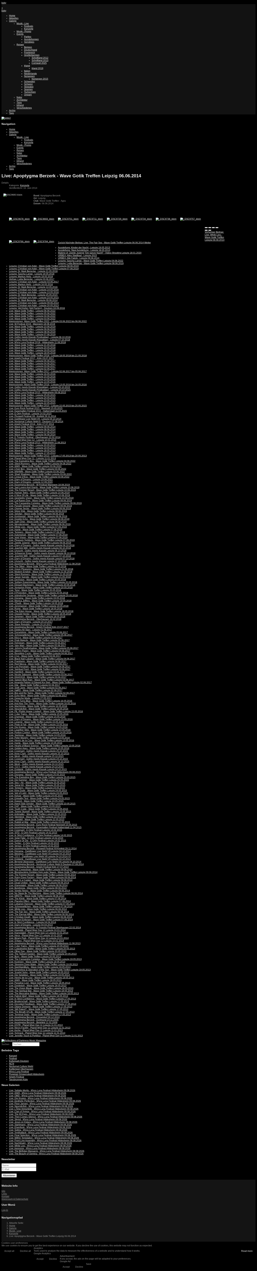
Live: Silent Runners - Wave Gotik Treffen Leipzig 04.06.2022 (40, 463)
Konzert (13, 1055)
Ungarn (28, 94)
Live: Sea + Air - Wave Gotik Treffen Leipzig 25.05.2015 (37, 782)
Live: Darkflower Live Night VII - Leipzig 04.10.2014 (35, 419)
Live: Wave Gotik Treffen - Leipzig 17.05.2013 (32, 453)
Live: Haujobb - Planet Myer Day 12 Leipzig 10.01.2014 (37, 930)
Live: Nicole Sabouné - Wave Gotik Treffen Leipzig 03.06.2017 (41, 674)
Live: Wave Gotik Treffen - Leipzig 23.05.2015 (32, 400)
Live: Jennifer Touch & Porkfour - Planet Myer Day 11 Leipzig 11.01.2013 (46, 1035)
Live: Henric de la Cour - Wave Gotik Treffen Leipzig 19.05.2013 (41, 977)
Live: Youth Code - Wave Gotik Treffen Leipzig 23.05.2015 (38, 809)
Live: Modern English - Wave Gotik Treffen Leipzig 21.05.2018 (40, 571)
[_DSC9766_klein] (19, 241)
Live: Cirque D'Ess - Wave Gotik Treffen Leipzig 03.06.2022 (39, 477)
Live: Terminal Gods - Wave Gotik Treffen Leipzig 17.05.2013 (40, 1014)
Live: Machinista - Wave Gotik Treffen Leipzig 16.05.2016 (38, 706)
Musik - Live (23, 23)
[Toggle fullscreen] (213, 227)
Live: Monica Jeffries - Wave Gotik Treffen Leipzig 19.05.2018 (40, 600)
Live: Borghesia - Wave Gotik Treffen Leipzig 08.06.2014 (38, 888)
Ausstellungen (31, 39)
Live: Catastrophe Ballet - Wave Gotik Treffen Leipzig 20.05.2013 (42, 948)
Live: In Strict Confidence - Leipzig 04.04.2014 (32, 922)
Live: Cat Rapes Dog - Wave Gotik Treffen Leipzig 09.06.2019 (40, 500)
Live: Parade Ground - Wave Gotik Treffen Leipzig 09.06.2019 (40, 506)
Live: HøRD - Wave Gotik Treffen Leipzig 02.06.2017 (35, 690)
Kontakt (5, 1196)
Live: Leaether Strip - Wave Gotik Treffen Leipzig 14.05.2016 (40, 730)
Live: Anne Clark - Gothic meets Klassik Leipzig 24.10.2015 (39, 761)
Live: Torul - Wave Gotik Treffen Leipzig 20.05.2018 (35, 590)
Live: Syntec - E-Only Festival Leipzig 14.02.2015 (34, 843)
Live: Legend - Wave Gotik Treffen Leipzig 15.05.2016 (36, 722)
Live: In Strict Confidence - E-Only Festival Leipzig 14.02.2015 (40, 835)
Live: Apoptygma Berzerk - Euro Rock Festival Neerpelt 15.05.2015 (43, 824)
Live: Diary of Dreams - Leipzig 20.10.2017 (31, 622)
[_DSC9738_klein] (166, 219)
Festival (13, 1058)
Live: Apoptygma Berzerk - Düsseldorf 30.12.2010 (34, 1017)
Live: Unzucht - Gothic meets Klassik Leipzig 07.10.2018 (37, 561)
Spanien (28, 89)
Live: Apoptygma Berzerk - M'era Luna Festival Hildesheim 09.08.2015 (45, 772)
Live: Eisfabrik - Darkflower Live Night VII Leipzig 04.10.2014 (40, 859)
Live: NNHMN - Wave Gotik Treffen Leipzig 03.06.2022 (37, 471)
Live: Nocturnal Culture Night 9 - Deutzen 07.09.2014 (36, 421)
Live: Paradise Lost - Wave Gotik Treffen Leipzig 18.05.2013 (39, 983)
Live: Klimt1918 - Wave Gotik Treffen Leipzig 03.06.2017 (37, 677)
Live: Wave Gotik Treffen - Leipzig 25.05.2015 (32, 395)
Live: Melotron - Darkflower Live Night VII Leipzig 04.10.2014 (40, 853)
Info (3, 1191)
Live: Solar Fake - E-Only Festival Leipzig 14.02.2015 (36, 838)
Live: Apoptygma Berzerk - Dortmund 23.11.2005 (34, 1020)
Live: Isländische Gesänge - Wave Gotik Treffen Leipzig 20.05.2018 (43, 595)
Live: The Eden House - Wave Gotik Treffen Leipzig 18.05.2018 (41, 611)
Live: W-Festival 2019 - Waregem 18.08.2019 (32, 324)
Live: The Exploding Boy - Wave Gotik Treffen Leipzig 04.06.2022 (42, 461)
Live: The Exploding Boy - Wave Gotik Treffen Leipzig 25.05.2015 (42, 777)
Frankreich (29, 52)
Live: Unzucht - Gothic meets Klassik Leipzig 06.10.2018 (37, 550)
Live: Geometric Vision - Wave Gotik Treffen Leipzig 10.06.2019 (41, 498)
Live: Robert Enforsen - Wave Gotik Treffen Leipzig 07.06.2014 (41, 919)
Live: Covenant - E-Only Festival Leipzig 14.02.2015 (35, 830)
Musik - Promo (24, 31)
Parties (27, 36)
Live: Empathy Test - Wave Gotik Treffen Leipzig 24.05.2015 (39, 798)
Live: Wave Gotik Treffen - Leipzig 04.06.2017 (32, 363)
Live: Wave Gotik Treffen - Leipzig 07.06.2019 (32, 334)
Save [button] (88, 1264)
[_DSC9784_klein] (43, 241)
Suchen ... (7, 1044)
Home (12, 15)
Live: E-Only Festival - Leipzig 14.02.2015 (30, 413)
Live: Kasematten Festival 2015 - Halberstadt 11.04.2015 (38, 411)
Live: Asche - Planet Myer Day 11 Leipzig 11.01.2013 (36, 1030)
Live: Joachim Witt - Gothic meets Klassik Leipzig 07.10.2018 (40, 556)
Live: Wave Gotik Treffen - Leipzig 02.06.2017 (32, 368)
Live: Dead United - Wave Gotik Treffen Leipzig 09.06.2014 (39, 882)
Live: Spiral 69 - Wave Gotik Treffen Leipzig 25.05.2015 (37, 785)
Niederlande (30, 73)
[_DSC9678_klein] (19, 219)
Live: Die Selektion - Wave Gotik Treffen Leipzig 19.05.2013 (39, 975)
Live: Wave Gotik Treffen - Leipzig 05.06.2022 (32, 313)
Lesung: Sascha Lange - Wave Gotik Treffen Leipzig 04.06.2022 (90, 260)
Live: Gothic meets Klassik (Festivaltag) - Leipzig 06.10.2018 (40, 337)
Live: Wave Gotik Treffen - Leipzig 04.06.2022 (32, 316)
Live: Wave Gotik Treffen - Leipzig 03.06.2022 (32, 318)
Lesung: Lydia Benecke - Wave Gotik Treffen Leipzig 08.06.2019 (91, 263)
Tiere (19, 102)
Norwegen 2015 (40, 79)
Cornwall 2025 (39, 63)
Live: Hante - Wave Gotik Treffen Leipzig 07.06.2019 (35, 529)
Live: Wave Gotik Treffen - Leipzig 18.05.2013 (32, 450)
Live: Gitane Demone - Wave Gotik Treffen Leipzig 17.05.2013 (40, 1006)
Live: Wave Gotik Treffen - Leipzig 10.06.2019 (32, 326)
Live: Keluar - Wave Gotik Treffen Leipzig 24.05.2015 (36, 795)
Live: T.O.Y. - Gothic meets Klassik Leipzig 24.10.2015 (36, 766)
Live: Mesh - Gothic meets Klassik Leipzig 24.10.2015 (36, 764)
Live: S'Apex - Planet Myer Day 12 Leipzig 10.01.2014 (36, 940)
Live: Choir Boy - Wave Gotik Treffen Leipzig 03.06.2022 (37, 469)
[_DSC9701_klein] (68, 219)
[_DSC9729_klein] (117, 219)
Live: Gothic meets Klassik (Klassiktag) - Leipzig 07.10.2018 (39, 340)
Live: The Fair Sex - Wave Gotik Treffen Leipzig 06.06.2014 (39, 911)
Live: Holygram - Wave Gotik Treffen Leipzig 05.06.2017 (37, 643)
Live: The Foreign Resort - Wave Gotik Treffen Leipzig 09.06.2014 (42, 875)
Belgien (28, 47)
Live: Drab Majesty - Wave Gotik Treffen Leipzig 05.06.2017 (39, 640)
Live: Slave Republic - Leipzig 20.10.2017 (30, 624)
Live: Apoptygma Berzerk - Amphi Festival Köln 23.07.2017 (39, 627)
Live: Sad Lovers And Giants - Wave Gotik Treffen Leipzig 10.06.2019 (44, 487)
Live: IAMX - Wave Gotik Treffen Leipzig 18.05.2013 (35, 980)
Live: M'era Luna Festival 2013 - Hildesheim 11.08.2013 (37, 442)
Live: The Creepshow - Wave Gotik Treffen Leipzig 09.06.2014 (40, 869)
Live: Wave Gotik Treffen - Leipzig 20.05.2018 (32, 347)
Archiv (12, 110)
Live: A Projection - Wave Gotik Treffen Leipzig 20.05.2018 (38, 593)
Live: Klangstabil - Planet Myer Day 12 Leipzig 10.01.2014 (38, 933)
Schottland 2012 (40, 57)
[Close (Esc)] (206, 227)
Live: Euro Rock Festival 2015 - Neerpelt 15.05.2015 (35, 408)
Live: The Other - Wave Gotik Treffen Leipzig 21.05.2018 (37, 566)
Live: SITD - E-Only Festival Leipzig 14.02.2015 (33, 832)
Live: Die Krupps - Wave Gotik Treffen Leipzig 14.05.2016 (38, 727)
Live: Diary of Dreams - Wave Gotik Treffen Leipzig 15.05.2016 (41, 719)
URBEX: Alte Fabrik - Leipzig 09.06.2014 (78, 258)
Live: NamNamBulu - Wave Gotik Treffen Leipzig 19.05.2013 (40, 967)
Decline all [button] (25, 1251)
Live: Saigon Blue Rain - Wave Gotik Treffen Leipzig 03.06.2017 (41, 680)
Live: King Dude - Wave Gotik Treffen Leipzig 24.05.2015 (38, 790)
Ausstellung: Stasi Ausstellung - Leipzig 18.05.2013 (84, 250)
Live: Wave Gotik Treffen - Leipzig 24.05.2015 (32, 397)
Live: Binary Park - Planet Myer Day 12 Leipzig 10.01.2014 (39, 938)
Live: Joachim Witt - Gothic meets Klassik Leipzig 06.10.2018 (40, 548)
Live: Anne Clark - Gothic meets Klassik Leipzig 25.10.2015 (39, 753)
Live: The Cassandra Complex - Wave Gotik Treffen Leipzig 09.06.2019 (45, 503)
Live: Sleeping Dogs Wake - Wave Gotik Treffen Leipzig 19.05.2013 (43, 964)
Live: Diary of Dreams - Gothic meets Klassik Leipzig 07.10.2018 (42, 558)
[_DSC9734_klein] (141, 219)
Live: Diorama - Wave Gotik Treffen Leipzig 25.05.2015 (37, 774)
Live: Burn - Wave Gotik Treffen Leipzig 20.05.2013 (35, 956)
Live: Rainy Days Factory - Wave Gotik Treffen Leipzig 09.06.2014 (42, 877)
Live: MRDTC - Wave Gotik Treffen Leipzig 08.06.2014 (36, 896)
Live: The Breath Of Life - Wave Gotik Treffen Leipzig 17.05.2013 (42, 1012)
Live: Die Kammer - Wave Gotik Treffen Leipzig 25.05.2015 (39, 780)
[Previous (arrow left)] (206, 230)
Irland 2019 (37, 68)
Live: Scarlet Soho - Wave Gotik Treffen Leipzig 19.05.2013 (39, 972)
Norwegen (29, 76)
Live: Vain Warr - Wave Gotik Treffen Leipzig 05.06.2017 (37, 645)
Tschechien (30, 92)
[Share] (209, 227)
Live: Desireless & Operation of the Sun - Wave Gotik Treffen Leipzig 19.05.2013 (50, 969)
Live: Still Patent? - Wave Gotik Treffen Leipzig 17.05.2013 (38, 1009)
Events (20, 34)
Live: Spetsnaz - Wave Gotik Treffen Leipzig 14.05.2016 (37, 735)
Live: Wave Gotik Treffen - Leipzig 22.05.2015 (32, 403)
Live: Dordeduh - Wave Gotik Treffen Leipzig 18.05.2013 (37, 985)
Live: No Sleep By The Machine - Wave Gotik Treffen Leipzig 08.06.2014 (46, 893)
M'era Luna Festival (19, 1071)
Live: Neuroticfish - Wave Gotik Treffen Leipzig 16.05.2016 (38, 709)
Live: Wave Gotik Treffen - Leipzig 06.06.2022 (32, 311)
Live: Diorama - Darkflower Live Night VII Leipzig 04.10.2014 (40, 851)
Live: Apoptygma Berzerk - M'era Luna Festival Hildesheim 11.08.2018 (45, 564)
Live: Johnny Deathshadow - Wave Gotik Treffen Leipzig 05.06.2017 (43, 648)
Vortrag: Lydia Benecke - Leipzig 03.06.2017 (31, 279)
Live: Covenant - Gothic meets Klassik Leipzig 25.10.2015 (38, 751)
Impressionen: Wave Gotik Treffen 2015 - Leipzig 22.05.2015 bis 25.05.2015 (48, 405)
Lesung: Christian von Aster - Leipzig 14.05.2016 (34, 289)
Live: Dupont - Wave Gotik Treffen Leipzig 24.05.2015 (36, 801)
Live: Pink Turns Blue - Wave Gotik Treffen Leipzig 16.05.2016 (40, 701)
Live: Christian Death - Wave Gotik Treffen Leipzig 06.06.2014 (40, 917)
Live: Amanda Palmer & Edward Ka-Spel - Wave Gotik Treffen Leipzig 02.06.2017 (50, 682)
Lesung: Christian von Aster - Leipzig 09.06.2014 (34, 303)
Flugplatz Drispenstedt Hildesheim (26, 1074)
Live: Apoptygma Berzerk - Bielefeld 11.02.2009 (33, 1022)
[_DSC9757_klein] (190, 219)
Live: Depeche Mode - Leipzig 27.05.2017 (30, 698)
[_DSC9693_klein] (43, 219)
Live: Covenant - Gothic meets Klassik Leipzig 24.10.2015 (38, 759)
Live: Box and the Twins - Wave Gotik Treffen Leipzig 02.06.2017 (42, 693)
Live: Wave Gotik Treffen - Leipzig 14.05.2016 (32, 379)
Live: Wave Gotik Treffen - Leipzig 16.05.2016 (32, 374)
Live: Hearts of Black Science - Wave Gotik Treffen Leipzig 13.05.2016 (44, 745)
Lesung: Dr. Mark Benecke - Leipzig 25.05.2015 (33, 295)
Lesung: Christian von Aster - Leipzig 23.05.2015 (34, 297)
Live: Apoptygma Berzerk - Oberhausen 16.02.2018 (35, 619)
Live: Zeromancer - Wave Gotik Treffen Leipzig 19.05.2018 (38, 606)
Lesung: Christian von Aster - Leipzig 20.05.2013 (34, 305)
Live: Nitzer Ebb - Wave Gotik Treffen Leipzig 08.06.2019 (38, 511)
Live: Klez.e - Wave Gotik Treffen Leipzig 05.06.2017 (35, 637)
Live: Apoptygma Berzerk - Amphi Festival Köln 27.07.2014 (39, 867)
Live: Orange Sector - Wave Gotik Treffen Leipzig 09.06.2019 (40, 508)
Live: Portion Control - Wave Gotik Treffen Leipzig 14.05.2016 (40, 732)
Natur (19, 97)
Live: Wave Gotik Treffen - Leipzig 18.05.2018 (32, 353)
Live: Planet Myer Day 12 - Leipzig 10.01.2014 (32, 440)
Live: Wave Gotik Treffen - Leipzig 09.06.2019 (32, 329)
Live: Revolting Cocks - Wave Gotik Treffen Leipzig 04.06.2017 (41, 653)
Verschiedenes (24, 108)
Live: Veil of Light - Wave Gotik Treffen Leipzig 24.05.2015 (38, 793)
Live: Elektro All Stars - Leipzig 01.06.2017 (30, 629)
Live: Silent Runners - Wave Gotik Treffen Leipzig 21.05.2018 (40, 574)
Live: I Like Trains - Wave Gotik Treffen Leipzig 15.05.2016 (38, 714)
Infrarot (20, 105)
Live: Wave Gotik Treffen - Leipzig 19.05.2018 (32, 350)
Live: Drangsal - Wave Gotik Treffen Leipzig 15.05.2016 (37, 716)
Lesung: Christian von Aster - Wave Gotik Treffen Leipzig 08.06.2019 (44, 266)
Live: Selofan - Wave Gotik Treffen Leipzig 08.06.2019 (36, 513)
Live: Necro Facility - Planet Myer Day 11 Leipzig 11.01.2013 (39, 1027)
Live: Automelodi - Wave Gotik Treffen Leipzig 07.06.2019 (38, 535)
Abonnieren (9, 1175)
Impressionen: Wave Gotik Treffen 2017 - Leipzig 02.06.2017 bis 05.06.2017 (48, 371)
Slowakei (28, 86)
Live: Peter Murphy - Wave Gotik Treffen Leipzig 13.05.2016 (39, 738)
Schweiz (28, 84)
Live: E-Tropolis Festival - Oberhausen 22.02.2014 (34, 437)
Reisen (20, 44)
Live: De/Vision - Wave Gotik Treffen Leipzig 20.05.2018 (37, 579)
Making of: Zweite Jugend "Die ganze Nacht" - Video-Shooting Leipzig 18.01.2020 (99, 253)
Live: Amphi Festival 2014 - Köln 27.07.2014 (31, 424)
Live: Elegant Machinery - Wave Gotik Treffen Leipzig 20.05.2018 (42, 585)
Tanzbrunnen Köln (18, 1079)
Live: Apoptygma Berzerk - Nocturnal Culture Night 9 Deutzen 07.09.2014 (46, 864)
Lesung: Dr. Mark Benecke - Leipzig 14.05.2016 (33, 287)
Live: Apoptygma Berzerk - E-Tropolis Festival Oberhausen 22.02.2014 (45, 927)
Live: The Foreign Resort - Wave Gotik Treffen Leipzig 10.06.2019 (42, 490)
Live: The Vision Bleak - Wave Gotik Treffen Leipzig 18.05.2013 (41, 988)
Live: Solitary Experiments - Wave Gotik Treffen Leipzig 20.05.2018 (43, 582)
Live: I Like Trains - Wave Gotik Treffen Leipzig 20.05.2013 (38, 946)
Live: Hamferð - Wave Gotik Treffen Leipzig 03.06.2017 (37, 672)
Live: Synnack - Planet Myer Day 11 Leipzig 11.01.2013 (37, 1033)
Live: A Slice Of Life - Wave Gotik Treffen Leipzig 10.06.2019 (39, 495)
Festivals (28, 26)
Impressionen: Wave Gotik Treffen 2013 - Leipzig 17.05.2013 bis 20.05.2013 (48, 455)
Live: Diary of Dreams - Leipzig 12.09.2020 (31, 482)
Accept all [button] (9, 1251)
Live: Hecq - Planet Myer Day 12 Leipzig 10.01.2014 (35, 935)
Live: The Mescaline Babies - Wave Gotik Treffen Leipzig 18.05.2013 (44, 993)
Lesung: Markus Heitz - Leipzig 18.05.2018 (31, 276)
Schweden (29, 81)
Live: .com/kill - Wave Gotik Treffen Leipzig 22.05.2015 (36, 819)
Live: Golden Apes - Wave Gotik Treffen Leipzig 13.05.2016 (39, 748)
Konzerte (28, 28)
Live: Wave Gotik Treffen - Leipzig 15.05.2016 (32, 376)
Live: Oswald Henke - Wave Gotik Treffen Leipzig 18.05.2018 (40, 614)
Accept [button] (39, 1259)
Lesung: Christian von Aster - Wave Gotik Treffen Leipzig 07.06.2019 (44, 268)
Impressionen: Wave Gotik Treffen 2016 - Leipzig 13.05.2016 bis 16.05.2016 (48, 384)
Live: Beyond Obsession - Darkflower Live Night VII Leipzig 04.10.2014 (45, 861)
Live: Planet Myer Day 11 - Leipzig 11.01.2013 (32, 458)
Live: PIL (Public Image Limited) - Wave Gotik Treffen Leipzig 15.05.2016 (46, 711)
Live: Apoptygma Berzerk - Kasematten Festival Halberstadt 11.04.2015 (45, 827)
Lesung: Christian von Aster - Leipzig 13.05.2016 (34, 292)
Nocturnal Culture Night (21, 1066)
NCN (11, 1063)
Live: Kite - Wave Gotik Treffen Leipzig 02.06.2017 (34, 685)
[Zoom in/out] (216, 227)
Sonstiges (29, 42)
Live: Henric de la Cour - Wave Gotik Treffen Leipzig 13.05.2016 (41, 740)
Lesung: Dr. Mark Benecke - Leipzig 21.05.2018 (33, 271)
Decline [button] (53, 1259)
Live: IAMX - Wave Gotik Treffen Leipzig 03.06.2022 (35, 466)
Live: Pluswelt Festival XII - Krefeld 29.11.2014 (32, 416)
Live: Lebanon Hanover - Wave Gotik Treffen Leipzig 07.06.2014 (42, 904)
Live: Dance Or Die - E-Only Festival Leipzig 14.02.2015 (37, 840)
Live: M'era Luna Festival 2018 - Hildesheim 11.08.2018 (37, 342)
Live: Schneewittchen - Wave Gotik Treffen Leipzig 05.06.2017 (40, 635)
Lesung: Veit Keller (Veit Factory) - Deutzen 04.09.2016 (37, 308)
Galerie (13, 21)
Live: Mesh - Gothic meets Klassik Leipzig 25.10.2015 (36, 756)
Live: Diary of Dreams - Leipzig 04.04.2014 (31, 925)
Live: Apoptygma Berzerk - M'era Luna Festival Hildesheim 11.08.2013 (45, 943)
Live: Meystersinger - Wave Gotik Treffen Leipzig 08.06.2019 (40, 524)
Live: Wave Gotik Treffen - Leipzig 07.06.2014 (32, 432)
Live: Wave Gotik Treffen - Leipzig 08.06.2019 (32, 332)
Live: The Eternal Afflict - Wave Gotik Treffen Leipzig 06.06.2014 (41, 914)
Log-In (5, 1210)
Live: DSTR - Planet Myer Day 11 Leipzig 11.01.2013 (36, 1025)
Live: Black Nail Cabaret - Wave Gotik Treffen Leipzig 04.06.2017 (42, 658)
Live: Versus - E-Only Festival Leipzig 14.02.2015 (34, 846)
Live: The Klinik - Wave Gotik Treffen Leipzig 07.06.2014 (37, 898)
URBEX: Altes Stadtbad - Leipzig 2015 (77, 255)
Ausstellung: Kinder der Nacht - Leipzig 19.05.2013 (84, 247)
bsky (4, 3)
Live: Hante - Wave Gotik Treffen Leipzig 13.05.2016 (35, 743)
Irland (27, 65)
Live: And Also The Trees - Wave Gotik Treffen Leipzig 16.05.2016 (42, 703)
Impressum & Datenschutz (15, 1199)
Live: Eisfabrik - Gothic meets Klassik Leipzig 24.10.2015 (38, 769)
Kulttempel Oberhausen (21, 1069)
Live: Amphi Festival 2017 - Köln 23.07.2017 (31, 358)
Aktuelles (13, 18)
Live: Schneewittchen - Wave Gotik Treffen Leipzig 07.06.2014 (40, 906)
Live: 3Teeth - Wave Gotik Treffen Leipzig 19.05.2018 (36, 603)
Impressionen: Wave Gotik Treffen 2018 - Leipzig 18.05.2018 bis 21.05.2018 (48, 355)
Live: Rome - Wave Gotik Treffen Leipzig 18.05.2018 (35, 608)
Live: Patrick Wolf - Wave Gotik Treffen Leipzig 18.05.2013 (38, 996)
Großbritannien (32, 55)
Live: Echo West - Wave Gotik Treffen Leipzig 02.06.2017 (38, 695)
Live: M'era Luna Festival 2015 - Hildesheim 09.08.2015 (37, 392)
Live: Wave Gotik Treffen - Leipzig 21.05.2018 (32, 345)
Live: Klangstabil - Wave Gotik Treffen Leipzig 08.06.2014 (38, 885)
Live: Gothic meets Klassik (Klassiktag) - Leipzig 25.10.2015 (39, 387)
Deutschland (30, 50)
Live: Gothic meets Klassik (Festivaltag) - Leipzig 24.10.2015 (40, 390)
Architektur (22, 100)
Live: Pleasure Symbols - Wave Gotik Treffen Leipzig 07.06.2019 (42, 540)
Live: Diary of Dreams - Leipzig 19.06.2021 (31, 479)
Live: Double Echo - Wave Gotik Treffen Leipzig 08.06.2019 (39, 519)
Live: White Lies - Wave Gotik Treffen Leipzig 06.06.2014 (38, 909)
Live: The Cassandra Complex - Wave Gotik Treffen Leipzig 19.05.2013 (45, 959)
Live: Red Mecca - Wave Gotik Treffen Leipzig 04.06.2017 (38, 664)
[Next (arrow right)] (209, 230)
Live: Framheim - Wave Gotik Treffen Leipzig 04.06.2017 (37, 661)
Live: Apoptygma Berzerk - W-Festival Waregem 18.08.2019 (39, 484)
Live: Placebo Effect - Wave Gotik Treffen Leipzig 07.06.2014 (40, 901)
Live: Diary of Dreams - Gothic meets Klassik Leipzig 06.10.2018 (42, 545)
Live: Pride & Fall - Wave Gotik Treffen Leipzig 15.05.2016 (38, 724)
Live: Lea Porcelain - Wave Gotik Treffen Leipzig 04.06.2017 (39, 666)
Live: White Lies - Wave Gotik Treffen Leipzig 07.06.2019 (38, 527)
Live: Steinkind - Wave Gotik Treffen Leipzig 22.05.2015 (37, 817)
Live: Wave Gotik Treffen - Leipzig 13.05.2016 (32, 382)
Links (4, 1193)
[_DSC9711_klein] (92, 219)
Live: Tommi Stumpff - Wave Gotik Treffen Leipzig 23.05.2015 (40, 811)
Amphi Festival (16, 1077)
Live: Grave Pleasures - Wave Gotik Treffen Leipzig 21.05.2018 (41, 569)
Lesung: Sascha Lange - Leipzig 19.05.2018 (31, 274)
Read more (247, 1251)
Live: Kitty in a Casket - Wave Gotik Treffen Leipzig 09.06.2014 (40, 880)
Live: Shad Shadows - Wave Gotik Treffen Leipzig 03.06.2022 (40, 474)
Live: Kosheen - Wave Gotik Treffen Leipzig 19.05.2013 (37, 962)
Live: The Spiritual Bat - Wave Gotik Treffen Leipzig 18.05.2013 (41, 991)
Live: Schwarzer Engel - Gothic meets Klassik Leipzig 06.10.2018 (42, 553)
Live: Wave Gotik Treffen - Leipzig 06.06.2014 (32, 434)
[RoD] (24, 1040)
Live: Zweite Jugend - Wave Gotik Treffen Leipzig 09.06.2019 (40, 542)
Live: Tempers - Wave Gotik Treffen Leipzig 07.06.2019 (37, 532)
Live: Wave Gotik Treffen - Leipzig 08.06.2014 (32, 429)
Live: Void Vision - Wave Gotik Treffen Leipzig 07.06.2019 (38, 537)
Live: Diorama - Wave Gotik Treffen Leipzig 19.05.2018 (37, 598)
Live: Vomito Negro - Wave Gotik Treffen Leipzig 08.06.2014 (39, 890)
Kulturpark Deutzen (19, 1061)
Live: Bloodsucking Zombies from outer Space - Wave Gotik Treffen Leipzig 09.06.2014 (53, 872)
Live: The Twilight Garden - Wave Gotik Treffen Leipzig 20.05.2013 (43, 954)
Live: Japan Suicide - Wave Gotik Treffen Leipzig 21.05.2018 (40, 577)
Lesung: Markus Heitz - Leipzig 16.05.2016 (31, 284)
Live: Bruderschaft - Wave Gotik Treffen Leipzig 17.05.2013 (39, 1001)
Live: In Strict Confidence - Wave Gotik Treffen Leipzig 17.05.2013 (42, 998)
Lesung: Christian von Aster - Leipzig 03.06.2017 (34, 282)
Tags (11, 113)
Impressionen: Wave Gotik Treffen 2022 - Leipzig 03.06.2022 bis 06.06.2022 (48, 321)
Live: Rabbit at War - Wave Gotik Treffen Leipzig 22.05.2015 (39, 822)
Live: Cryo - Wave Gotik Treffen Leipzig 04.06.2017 (35, 656)
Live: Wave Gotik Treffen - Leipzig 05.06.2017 (32, 361)
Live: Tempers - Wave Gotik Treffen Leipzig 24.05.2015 (37, 788)
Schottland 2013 (40, 60)
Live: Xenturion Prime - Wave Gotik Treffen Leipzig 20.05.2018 (41, 587)
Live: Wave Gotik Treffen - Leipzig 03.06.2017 (32, 366)
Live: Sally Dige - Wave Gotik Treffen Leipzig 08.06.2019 (38, 521)
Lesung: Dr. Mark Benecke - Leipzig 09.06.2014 (33, 300)
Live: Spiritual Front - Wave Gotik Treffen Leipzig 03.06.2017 (39, 669)
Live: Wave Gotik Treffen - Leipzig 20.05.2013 (32, 445)
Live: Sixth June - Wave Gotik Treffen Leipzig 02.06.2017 (38, 687)
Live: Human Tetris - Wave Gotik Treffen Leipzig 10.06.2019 (39, 492)
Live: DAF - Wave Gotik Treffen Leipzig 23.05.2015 (35, 806)
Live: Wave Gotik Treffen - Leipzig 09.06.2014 (32, 426)
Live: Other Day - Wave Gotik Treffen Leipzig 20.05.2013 (37, 951)
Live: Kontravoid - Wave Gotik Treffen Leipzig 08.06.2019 (38, 516)
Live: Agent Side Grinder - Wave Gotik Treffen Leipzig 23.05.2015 (42, 803)
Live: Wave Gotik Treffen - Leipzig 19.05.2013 (32, 448)
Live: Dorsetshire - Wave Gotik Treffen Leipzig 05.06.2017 (38, 632)
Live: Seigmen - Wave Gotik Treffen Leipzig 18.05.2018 (37, 616)
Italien (27, 71)
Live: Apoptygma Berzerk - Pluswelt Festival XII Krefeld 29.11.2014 (43, 848)
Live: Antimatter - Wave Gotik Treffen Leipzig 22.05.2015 (37, 814)
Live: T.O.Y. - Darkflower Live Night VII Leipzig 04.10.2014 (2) (40, 856)
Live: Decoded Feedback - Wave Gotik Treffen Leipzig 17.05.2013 (42, 1004)
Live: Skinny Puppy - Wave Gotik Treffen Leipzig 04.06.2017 (39, 651)
